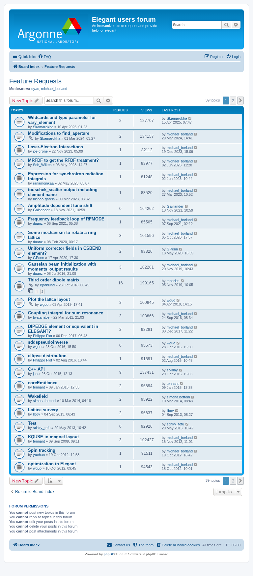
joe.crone (40, 151)
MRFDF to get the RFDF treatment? (63, 160)
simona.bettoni (44, 401)
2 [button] (233, 100)
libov (36, 414)
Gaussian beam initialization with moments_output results (62, 267)
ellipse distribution (47, 355)
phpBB (109, 554)
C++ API (36, 369)
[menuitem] (44, 57)
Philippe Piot (42, 336)
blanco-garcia (44, 199)
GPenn (38, 258)
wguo (44, 304)
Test (32, 423)
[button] (240, 100)
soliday (172, 370)
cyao (35, 89)
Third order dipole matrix (53, 279)
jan (35, 374)
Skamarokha (43, 127)
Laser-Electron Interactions (55, 146)
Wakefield (38, 396)
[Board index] (51, 29)
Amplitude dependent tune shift (60, 205)
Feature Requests (35, 81)
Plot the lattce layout (49, 299)
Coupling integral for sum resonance (65, 312)
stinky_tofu (41, 428)
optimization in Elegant (52, 463)
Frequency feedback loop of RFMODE (66, 218)
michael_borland (54, 89)
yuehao (39, 455)
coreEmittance (42, 382)
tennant (39, 387)
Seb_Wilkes (42, 165)
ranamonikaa (43, 183)
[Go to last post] (190, 118)
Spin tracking (41, 450)
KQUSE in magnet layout (53, 436)
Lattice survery (43, 409)
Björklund (47, 285)
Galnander (41, 210)
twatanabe (41, 317)
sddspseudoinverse (48, 342)
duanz (38, 223)
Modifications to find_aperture (58, 133)
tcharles (173, 281)
